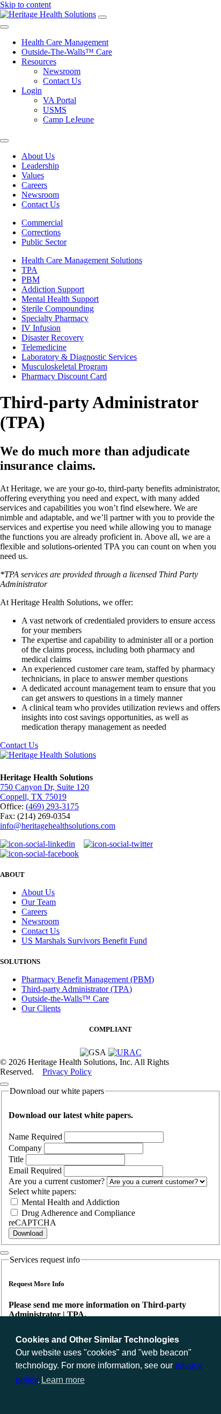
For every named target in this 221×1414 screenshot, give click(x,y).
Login (31, 90)
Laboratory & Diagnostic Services (79, 356)
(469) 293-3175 (52, 806)
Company (26, 1147)
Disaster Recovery (52, 337)
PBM (30, 279)
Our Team (38, 902)
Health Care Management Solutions (81, 260)
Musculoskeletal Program (64, 366)
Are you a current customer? (58, 1181)
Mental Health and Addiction (69, 1202)
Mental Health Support (60, 298)
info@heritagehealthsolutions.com (57, 825)
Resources (38, 61)
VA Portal (59, 100)
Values (32, 175)
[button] (23, 1401)
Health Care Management (64, 42)
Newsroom (61, 71)
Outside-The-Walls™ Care (66, 51)
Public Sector (44, 241)
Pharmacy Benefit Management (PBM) (87, 979)
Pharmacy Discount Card (64, 376)
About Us (38, 156)
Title (17, 1159)
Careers (34, 185)
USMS (55, 109)
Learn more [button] (63, 1379)
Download (28, 1233)
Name (35, 1136)
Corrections (41, 232)
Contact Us (62, 80)
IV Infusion (41, 327)
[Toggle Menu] (4, 26)
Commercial (42, 222)
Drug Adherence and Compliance (77, 1212)
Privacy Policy (67, 1071)
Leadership (40, 165)
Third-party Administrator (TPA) (76, 989)
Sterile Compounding (57, 308)
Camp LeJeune (68, 119)
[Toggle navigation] (102, 17)
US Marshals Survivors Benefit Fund (84, 940)
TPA (29, 269)
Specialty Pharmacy (55, 318)
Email (35, 1170)
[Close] (4, 1084)
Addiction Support (52, 289)
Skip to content (25, 4)
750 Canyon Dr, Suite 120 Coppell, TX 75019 (44, 791)
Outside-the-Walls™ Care (65, 998)
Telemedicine (44, 347)
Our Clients (41, 1008)
